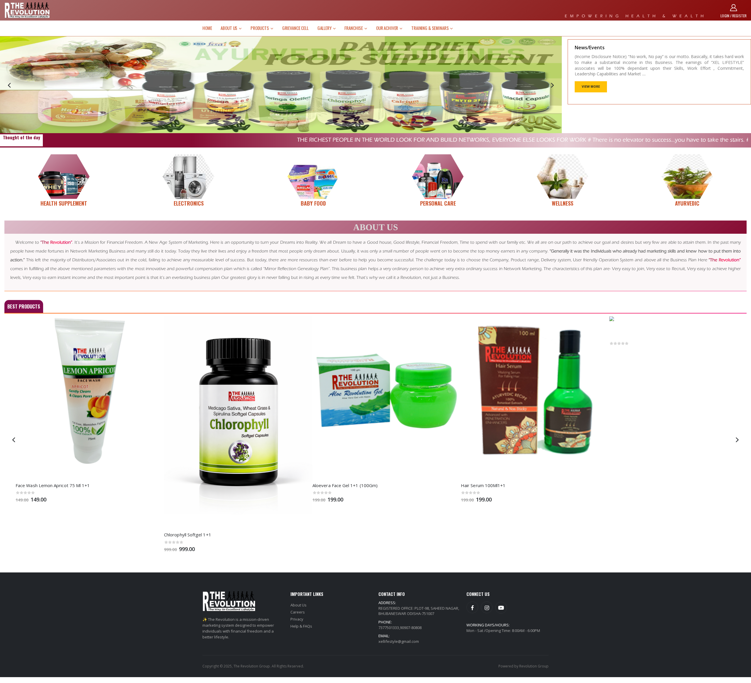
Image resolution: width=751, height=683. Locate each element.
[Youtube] (501, 607)
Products (260, 28)
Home (207, 28)
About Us (229, 28)
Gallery (324, 28)
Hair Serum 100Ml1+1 (472, 485)
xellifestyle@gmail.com (398, 641)
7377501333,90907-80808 (400, 627)
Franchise (353, 28)
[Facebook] (472, 607)
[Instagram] (487, 607)
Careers (297, 612)
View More (591, 86)
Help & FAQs (301, 626)
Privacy (296, 619)
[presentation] (9, 85)
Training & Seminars (430, 28)
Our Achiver (387, 28)
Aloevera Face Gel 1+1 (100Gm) (333, 485)
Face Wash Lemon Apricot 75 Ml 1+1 (41, 485)
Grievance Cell (295, 28)
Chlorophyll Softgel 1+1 (176, 535)
